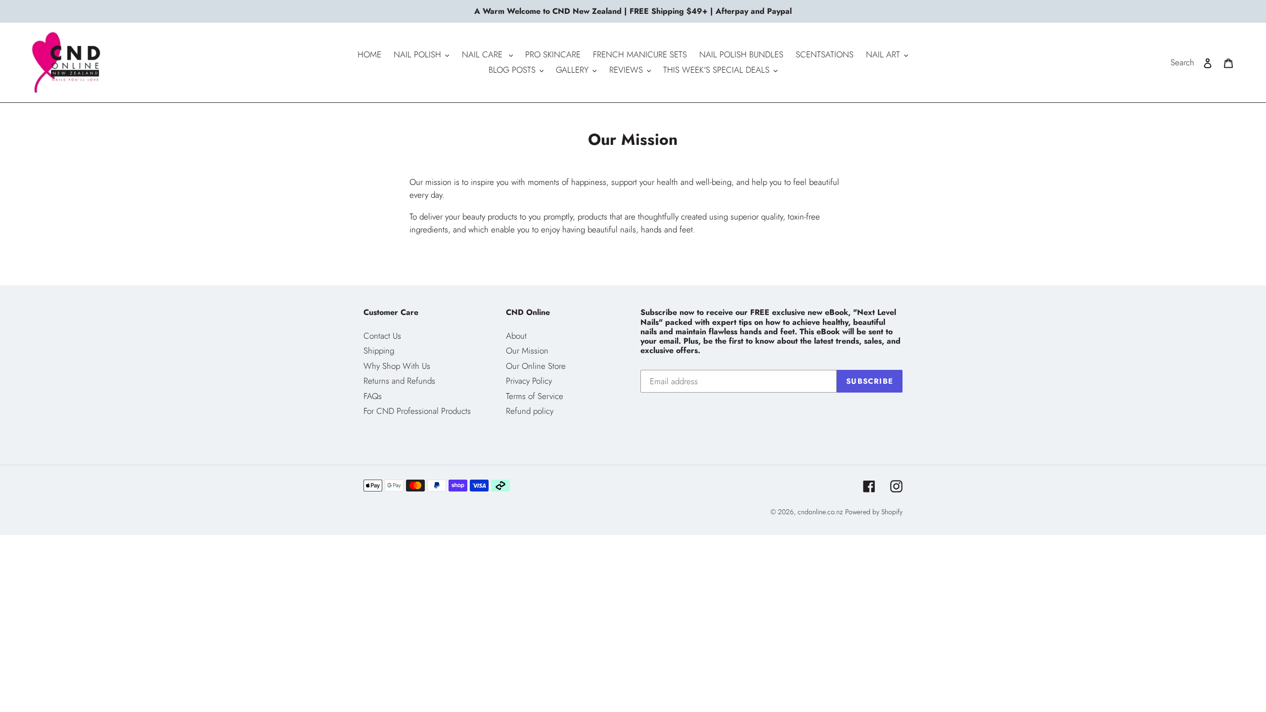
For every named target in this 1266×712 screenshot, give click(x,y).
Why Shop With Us (396, 366)
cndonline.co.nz (820, 512)
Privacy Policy (529, 381)
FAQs (372, 396)
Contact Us (382, 336)
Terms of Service (534, 396)
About (516, 336)
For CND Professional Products (417, 411)
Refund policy (529, 411)
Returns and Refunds (399, 381)
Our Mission (527, 350)
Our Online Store (536, 366)
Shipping (378, 350)
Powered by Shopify (874, 512)
